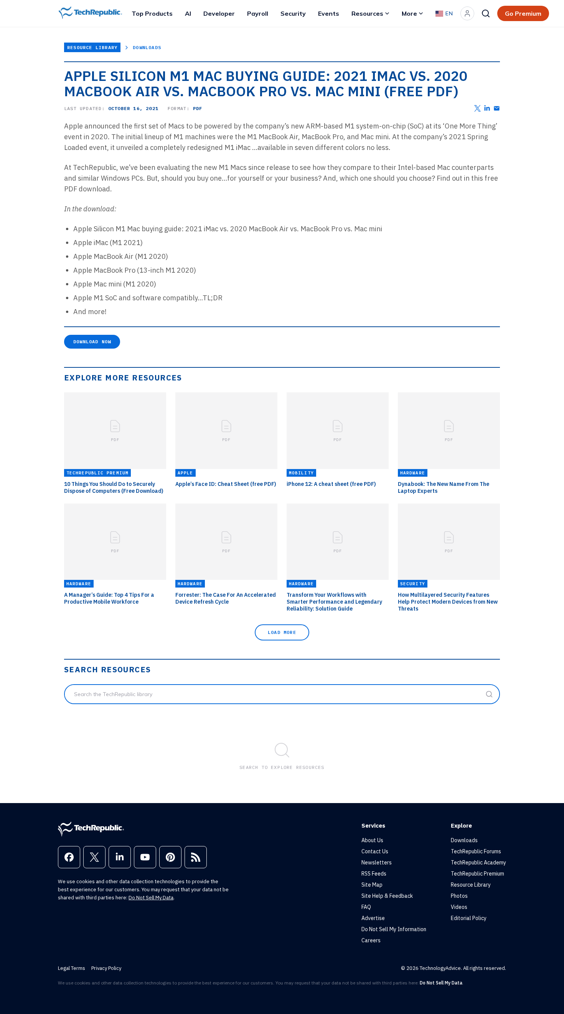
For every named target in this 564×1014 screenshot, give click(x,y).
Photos (459, 895)
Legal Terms (71, 968)
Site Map (372, 884)
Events (328, 13)
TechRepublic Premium (477, 873)
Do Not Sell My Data (151, 897)
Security (293, 13)
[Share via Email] (496, 108)
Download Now (92, 341)
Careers (371, 940)
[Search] (486, 13)
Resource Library (92, 47)
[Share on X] (477, 108)
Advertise (373, 918)
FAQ (366, 907)
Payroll (257, 13)
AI (188, 13)
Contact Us (374, 851)
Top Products (152, 13)
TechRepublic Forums (476, 851)
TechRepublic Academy (478, 862)
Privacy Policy (106, 968)
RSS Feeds (373, 873)
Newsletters (376, 862)
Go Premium (523, 13)
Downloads (147, 47)
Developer (219, 13)
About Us (372, 840)
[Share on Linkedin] (487, 108)
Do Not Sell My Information (393, 929)
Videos (459, 907)
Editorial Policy (468, 918)
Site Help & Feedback (387, 895)
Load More (282, 632)
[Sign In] (467, 13)
